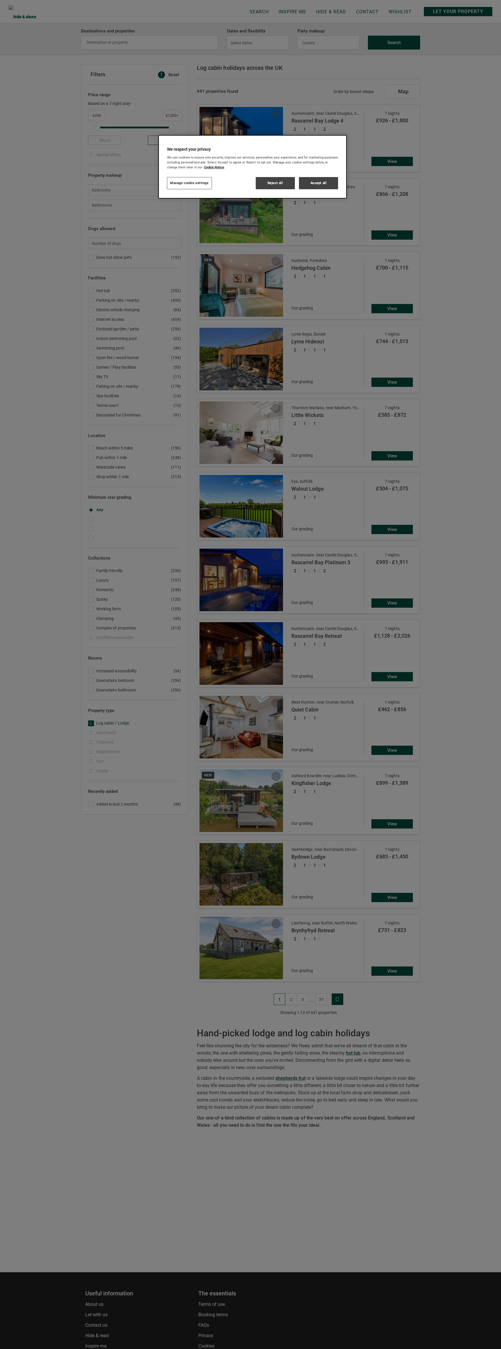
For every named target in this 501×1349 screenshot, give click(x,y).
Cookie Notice (214, 167)
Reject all (275, 183)
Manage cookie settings (189, 183)
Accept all (319, 183)
